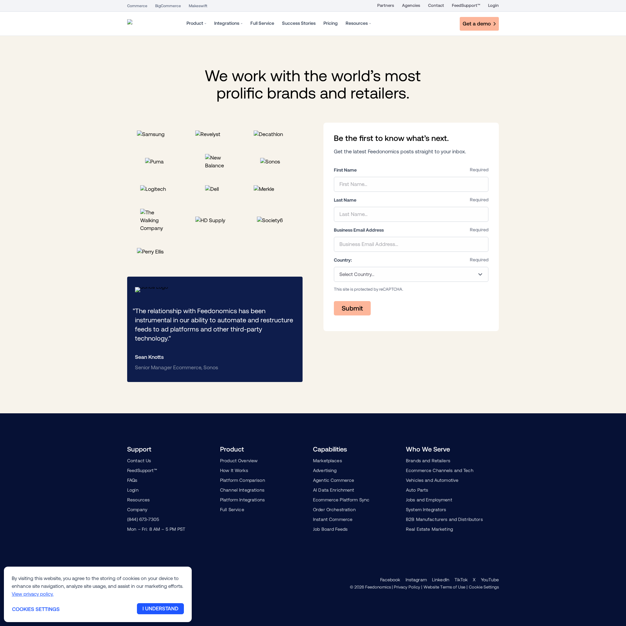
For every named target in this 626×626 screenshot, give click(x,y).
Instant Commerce (332, 519)
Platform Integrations (242, 499)
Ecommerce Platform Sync (341, 499)
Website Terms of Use (444, 587)
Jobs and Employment (429, 499)
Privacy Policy (407, 587)
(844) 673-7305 (143, 519)
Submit (352, 308)
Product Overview (239, 460)
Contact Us (139, 460)
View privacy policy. (32, 594)
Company (137, 509)
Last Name (345, 200)
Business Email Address (359, 230)
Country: (343, 260)
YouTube (490, 579)
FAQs (132, 480)
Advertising (325, 470)
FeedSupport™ (466, 5)
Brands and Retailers (428, 460)
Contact (436, 5)
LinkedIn (440, 579)
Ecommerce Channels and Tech (439, 470)
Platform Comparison (242, 480)
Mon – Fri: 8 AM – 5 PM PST (156, 529)
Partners (385, 5)
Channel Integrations (242, 490)
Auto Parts (417, 490)
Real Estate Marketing (429, 529)
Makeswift (198, 6)
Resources (138, 499)
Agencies (411, 5)
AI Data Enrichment (333, 490)
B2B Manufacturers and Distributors (444, 519)
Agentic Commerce (333, 480)
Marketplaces (327, 460)
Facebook (390, 579)
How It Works (234, 470)
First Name (345, 170)
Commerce (137, 6)
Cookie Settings (484, 587)
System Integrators (426, 509)
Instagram (416, 579)
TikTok (461, 579)
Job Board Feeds (330, 529)
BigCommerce (168, 6)
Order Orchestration (334, 509)
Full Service (232, 509)
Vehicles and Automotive (432, 480)
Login (493, 5)
